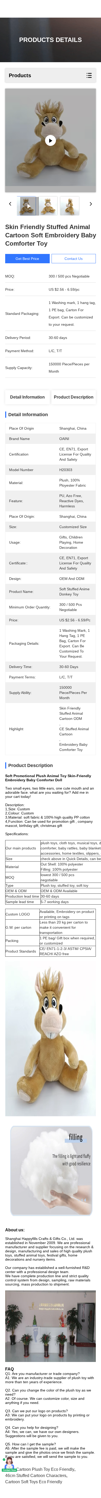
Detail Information (27, 397)
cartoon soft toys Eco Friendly (33, 1482)
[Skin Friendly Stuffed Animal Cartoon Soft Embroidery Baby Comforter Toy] (50, 140)
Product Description (73, 397)
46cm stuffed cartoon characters (35, 1475)
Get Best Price (27, 259)
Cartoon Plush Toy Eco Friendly (45, 1469)
